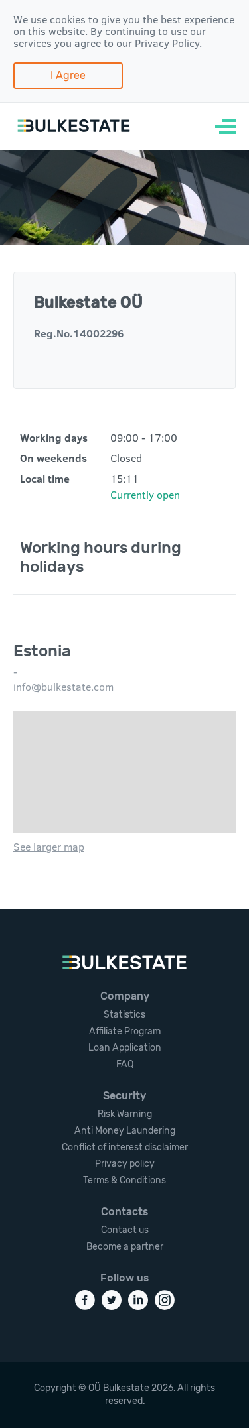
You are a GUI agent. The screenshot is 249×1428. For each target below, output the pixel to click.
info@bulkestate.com (63, 687)
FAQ (124, 1064)
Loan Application (124, 1047)
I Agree (68, 75)
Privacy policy (125, 1163)
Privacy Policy (167, 43)
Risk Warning (125, 1114)
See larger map (48, 847)
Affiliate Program (125, 1031)
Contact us (125, 1230)
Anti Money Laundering (124, 1130)
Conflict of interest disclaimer (125, 1147)
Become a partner (124, 1246)
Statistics (124, 1014)
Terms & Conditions (124, 1180)
